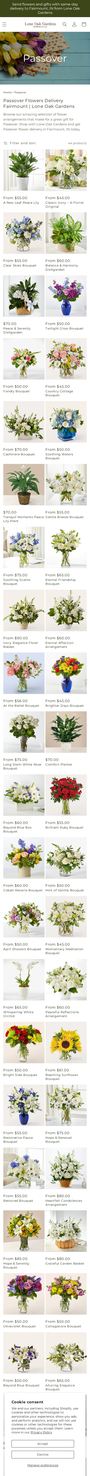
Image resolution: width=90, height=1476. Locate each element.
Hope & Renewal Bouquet (58, 1140)
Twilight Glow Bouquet (64, 328)
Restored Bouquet (18, 1201)
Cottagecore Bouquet (63, 1326)
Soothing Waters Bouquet (59, 456)
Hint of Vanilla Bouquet (64, 890)
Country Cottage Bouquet (59, 393)
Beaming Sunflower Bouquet (61, 1077)
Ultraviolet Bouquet (19, 1326)
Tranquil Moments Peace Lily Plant (23, 519)
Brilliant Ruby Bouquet (64, 827)
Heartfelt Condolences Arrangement (63, 1203)
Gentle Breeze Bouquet (64, 517)
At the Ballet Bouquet (21, 706)
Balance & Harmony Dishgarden (61, 267)
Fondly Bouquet (16, 391)
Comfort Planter (59, 764)
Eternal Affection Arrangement (59, 645)
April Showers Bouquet (22, 949)
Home (7, 92)
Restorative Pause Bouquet (18, 1140)
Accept (42, 1444)
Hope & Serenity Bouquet (16, 1265)
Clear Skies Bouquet (19, 265)
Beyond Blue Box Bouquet (17, 829)
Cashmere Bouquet (19, 454)
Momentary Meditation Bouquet (64, 951)
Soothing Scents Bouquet (17, 582)
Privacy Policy (41, 1432)
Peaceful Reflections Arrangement (62, 1014)
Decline (42, 1454)
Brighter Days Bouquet (64, 706)
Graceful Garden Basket (64, 1263)
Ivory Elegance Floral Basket (20, 645)
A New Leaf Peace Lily (21, 203)
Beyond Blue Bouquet (21, 1385)
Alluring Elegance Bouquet (60, 1387)
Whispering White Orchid (18, 1014)
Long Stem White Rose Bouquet (22, 766)
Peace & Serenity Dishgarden (17, 330)
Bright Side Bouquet (20, 1075)
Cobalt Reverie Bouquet (23, 890)
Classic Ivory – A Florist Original (64, 205)
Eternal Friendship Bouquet (60, 582)
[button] (64, 24)
